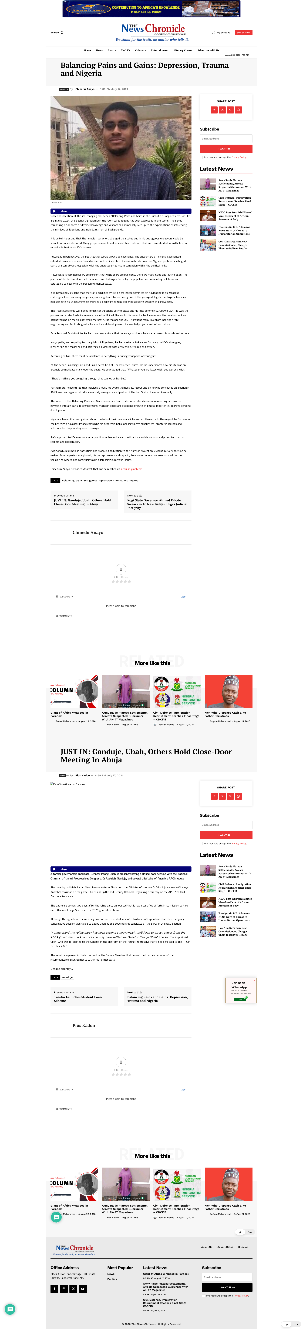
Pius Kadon (113, 724)
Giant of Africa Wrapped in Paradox (166, 1273)
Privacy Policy (238, 157)
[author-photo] (52, 721)
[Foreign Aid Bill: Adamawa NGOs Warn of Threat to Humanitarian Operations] (208, 230)
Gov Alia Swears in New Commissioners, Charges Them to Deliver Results (232, 245)
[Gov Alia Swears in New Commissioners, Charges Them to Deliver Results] (208, 245)
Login (183, 596)
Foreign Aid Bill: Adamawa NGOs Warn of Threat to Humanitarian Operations (234, 230)
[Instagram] (64, 1289)
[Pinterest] (230, 109)
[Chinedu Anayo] (58, 532)
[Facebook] (214, 109)
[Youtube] (83, 1289)
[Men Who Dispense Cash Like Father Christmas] (228, 691)
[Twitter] (222, 109)
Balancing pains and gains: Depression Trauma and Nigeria (100, 480)
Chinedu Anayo (85, 89)
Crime (146, 1294)
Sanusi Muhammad (65, 721)
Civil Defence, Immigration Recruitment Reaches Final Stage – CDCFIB (234, 201)
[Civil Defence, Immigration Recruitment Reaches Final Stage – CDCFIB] (208, 201)
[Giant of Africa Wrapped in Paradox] (74, 691)
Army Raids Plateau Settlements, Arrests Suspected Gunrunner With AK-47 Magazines (234, 185)
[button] (57, 32)
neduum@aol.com (131, 469)
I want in (224, 148)
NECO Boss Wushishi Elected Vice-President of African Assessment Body (235, 216)
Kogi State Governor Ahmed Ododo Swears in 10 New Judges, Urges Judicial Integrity (157, 504)
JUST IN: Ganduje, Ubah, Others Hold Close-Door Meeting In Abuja (82, 502)
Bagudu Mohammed (220, 721)
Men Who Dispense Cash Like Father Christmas (225, 714)
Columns (148, 1278)
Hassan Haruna (166, 724)
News (146, 1310)
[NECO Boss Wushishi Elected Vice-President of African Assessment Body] (208, 215)
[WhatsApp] (238, 109)
